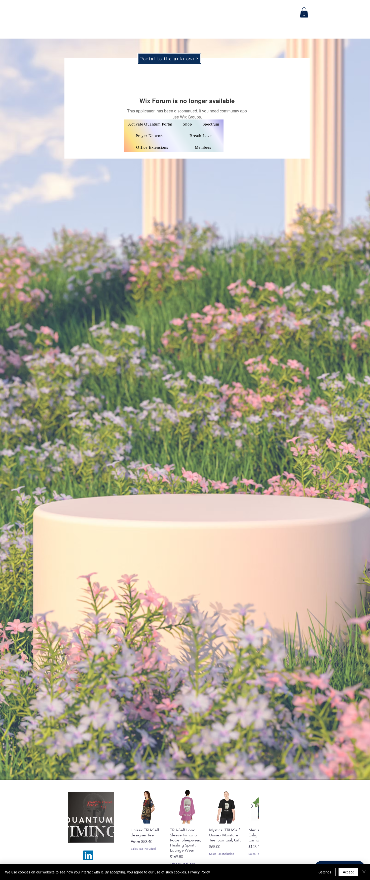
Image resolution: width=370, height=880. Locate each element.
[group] (194, 827)
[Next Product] (252, 806)
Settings (324, 871)
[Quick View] (148, 806)
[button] (304, 12)
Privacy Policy (199, 871)
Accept (348, 871)
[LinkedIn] (88, 855)
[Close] (364, 872)
